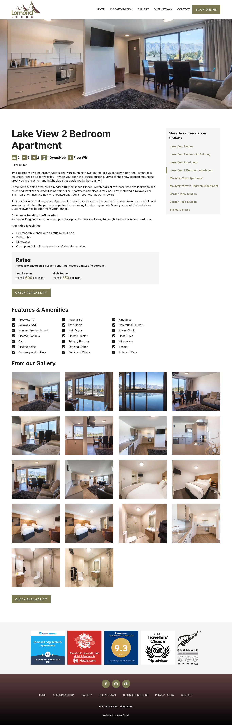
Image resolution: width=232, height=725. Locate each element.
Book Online (206, 9)
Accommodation (121, 9)
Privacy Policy (164, 694)
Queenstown (163, 9)
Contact (183, 9)
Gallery (143, 9)
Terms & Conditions (135, 694)
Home (101, 9)
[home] (26, 9)
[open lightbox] (36, 391)
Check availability (31, 292)
